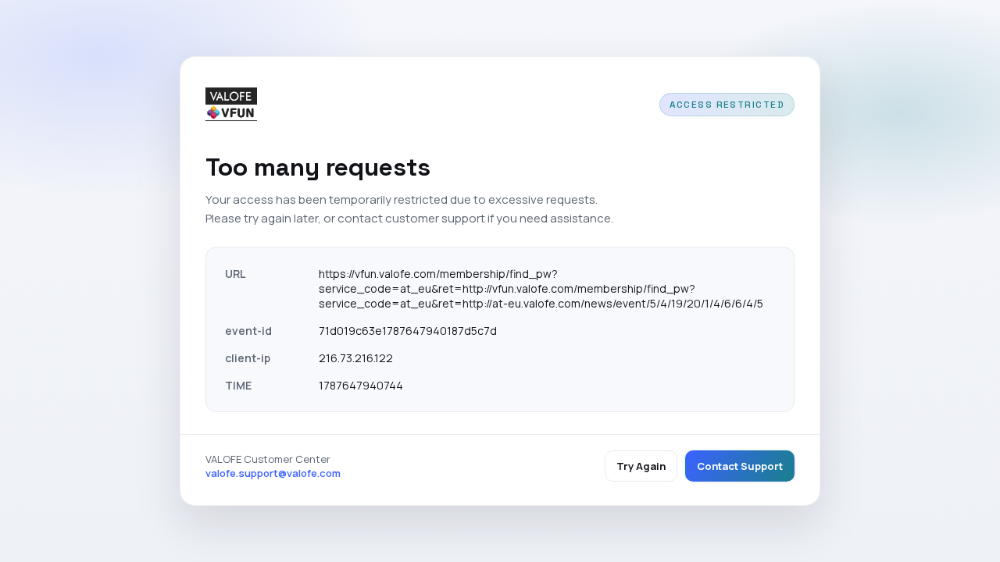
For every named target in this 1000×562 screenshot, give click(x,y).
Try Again (641, 466)
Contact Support (740, 466)
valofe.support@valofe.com (273, 473)
